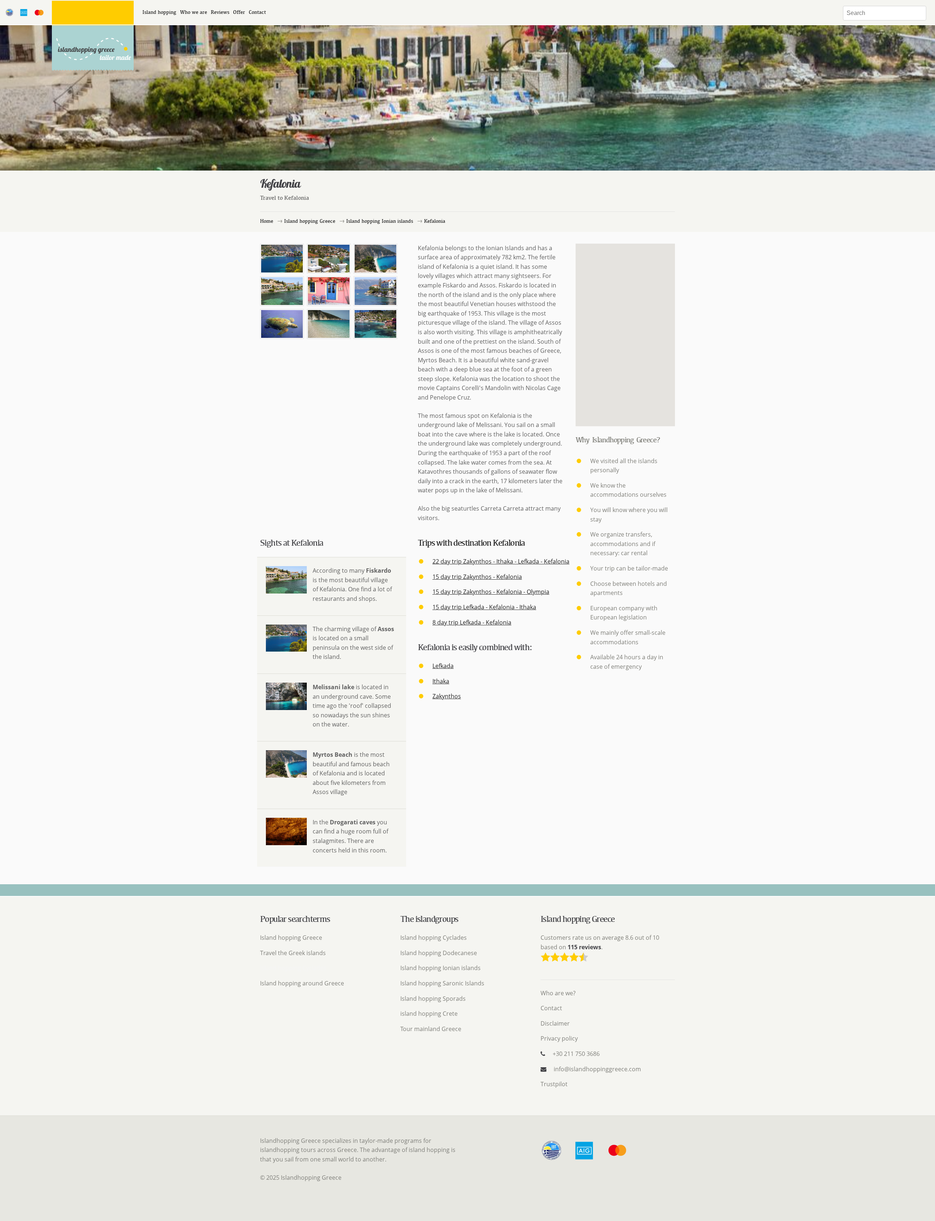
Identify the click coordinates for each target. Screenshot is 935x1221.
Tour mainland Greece (430, 1029)
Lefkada (443, 666)
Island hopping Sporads (433, 999)
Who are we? (558, 993)
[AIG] (588, 1159)
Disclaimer (555, 1023)
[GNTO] (556, 1159)
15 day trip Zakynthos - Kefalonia (477, 577)
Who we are (193, 12)
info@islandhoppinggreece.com (597, 1069)
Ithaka (440, 681)
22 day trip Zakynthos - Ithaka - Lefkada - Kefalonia (500, 561)
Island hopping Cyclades (433, 938)
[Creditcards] (617, 1159)
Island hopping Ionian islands (440, 968)
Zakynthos (446, 696)
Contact (257, 12)
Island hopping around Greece (302, 983)
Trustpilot (554, 1084)
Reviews (220, 12)
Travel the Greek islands (293, 953)
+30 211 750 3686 (576, 1054)
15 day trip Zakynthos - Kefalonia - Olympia (490, 592)
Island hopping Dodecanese (438, 953)
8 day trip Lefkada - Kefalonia (471, 622)
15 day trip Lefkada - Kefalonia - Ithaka (484, 607)
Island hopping (159, 12)
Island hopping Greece (291, 938)
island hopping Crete (429, 1014)
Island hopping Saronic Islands (442, 983)
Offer (239, 12)
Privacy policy (559, 1038)
